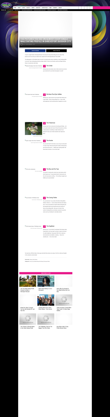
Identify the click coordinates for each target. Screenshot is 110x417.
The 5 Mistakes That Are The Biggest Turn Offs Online (45, 327)
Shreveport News (46, 261)
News (51, 7)
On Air (19, 7)
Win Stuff (38, 7)
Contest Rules (45, 7)
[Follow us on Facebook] (85, 7)
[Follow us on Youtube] (88, 7)
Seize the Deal (17, 10)
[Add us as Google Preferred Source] (82, 7)
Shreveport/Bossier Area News (40, 10)
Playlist (28, 7)
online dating (34, 259)
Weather (55, 7)
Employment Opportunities (63, 10)
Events (33, 7)
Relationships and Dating (38, 261)
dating (31, 259)
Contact (60, 7)
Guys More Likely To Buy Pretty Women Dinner (62, 327)
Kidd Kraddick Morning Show (27, 10)
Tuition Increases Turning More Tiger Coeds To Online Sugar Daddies (64, 309)
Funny (31, 261)
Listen (23, 7)
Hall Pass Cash (10, 10)
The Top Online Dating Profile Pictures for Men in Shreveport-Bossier (27, 290)
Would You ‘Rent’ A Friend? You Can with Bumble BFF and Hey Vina (27, 309)
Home (15, 7)
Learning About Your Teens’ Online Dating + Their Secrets (45, 308)
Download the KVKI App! (51, 10)
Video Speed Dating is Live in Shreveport (45, 289)
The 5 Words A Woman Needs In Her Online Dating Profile (27, 327)
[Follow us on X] (91, 7)
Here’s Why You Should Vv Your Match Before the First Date (63, 290)
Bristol (24, 44)
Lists (33, 261)
